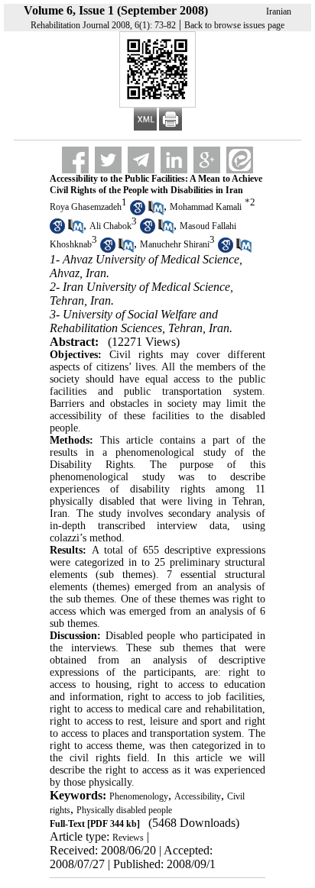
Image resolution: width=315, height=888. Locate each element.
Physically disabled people (124, 810)
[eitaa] (239, 160)
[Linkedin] (174, 160)
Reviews (128, 837)
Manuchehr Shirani (174, 245)
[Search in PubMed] (156, 212)
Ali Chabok (110, 226)
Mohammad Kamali (206, 207)
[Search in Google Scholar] (137, 212)
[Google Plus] (206, 160)
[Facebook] (75, 160)
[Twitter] (108, 160)
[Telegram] (141, 160)
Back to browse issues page (234, 25)
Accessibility (197, 796)
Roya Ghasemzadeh (86, 207)
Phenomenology (138, 796)
